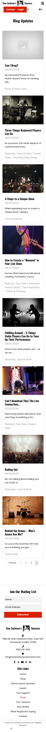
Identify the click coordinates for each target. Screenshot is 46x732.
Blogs (23, 697)
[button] (23, 615)
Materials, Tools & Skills (18, 153)
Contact (23, 716)
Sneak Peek (11, 554)
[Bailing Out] (23, 464)
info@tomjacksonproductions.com (23, 657)
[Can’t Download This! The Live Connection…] (23, 399)
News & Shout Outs (16, 88)
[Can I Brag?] (23, 62)
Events (23, 688)
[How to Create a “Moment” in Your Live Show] (23, 261)
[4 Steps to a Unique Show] (23, 193)
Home (23, 674)
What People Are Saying (23, 711)
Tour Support (23, 692)
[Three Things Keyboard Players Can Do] (23, 129)
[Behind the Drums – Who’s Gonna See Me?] (23, 527)
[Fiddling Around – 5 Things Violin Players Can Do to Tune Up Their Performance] (23, 331)
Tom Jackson (23, 702)
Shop (23, 678)
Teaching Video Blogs (25, 157)
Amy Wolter (23, 706)
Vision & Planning (16, 291)
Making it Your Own (15, 283)
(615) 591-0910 (23, 649)
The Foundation (13, 218)
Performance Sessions (23, 683)
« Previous (12, 563)
